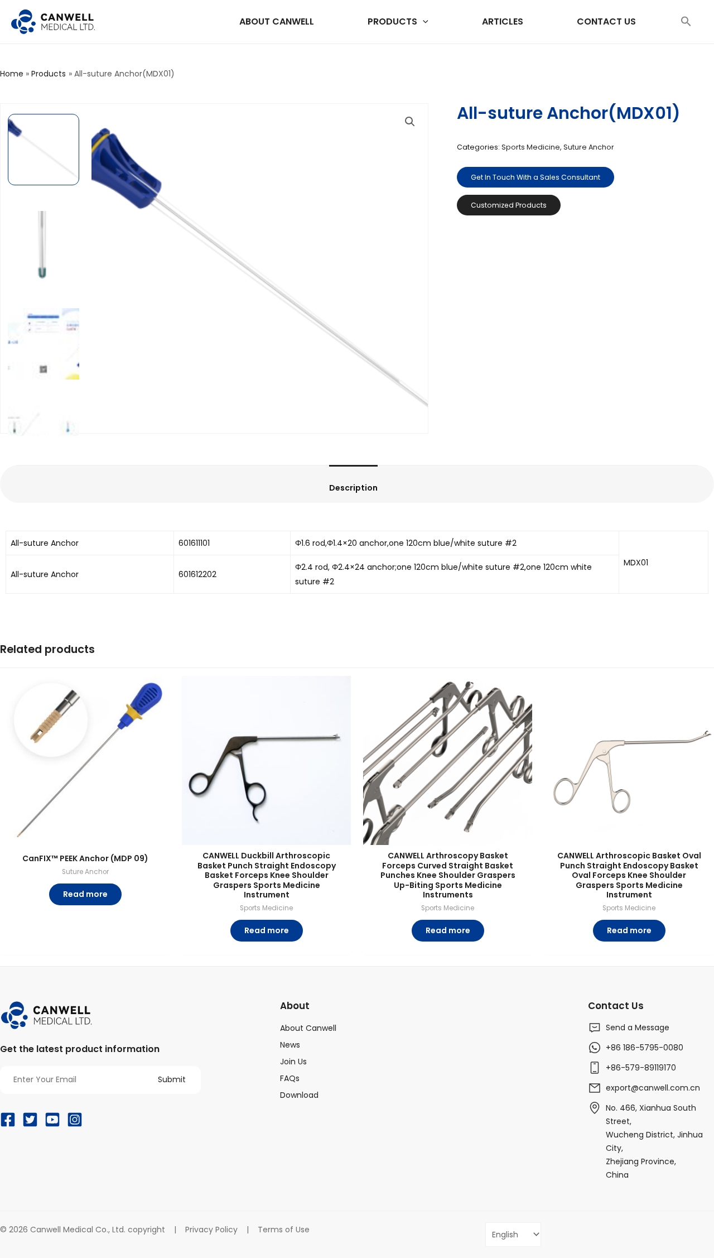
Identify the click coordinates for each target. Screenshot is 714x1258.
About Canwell (308, 1028)
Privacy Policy (211, 1229)
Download (299, 1095)
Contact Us (616, 1005)
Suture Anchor (588, 147)
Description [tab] (334, 487)
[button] (686, 22)
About (295, 1005)
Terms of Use (284, 1229)
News (290, 1044)
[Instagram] (75, 1119)
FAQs (290, 1078)
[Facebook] (8, 1119)
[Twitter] (30, 1119)
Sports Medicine (530, 147)
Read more (85, 894)
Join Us (293, 1061)
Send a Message (637, 1027)
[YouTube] (52, 1119)
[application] (422, 22)
